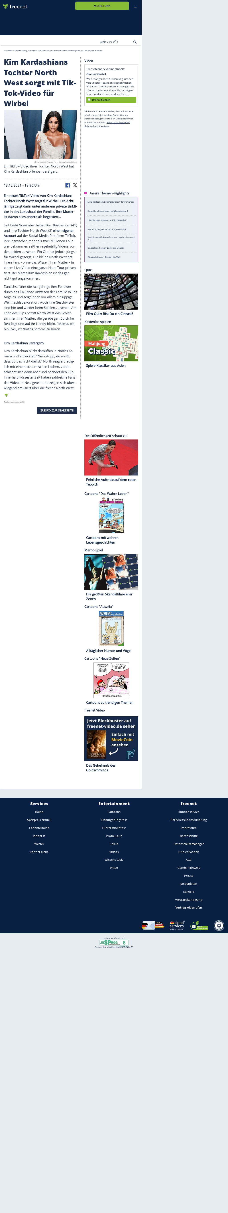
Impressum (189, 828)
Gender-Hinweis (188, 868)
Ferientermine (39, 828)
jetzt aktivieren (101, 99)
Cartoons (114, 812)
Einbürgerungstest (114, 820)
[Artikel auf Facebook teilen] (68, 184)
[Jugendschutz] (114, 942)
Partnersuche (39, 852)
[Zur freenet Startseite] (14, 4)
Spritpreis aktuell (39, 820)
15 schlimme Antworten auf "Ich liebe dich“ (107, 220)
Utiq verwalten (188, 852)
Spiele (114, 844)
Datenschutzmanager (189, 844)
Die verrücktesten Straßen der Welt (104, 257)
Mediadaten (188, 884)
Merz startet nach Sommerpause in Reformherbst (111, 201)
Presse (188, 876)
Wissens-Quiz (114, 860)
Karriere (188, 891)
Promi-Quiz (114, 836)
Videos (114, 852)
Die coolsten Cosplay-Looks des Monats (106, 247)
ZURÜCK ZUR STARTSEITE (57, 410)
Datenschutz (189, 836)
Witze (114, 868)
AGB (189, 860)
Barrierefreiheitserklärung (189, 820)
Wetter (39, 844)
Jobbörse (39, 836)
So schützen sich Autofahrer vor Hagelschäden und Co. (111, 239)
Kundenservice (188, 812)
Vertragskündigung (188, 899)
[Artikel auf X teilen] (75, 184)
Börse (39, 812)
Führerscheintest (114, 828)
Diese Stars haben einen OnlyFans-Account (108, 211)
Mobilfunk (102, 6)
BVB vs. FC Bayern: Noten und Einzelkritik (107, 229)
